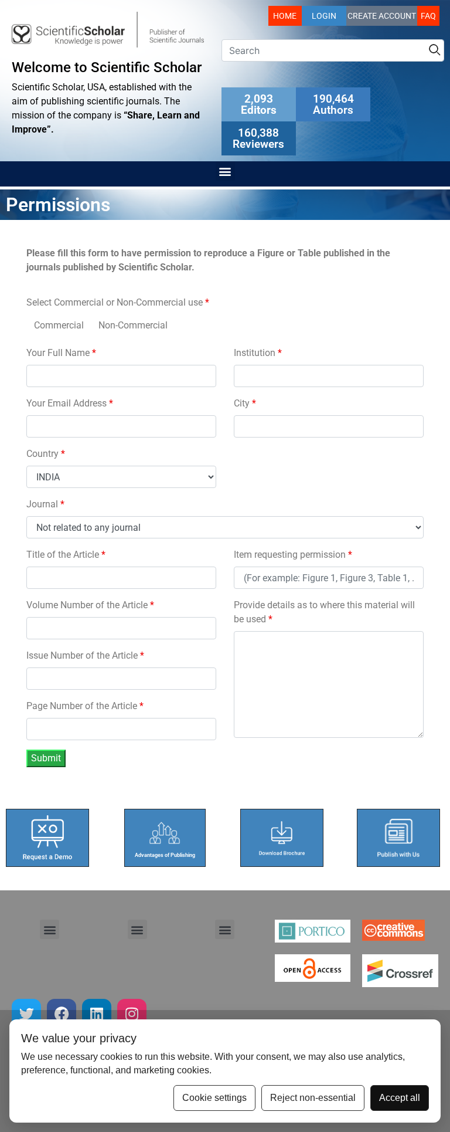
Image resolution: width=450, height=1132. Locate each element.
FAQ (428, 16)
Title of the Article (65, 554)
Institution (258, 352)
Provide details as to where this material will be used (324, 612)
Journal (45, 504)
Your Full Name (61, 352)
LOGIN (324, 16)
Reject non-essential (313, 1098)
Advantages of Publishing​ (165, 855)
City (245, 403)
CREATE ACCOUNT (381, 16)
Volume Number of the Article (90, 605)
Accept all (399, 1098)
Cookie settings (214, 1098)
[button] (225, 171)
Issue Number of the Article (85, 655)
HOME (284, 16)
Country (45, 453)
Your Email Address (69, 403)
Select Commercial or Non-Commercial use (117, 302)
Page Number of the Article (85, 705)
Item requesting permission (293, 554)
